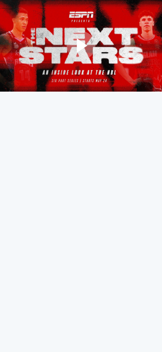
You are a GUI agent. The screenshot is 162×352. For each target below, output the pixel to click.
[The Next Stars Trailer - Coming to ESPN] (81, 45)
